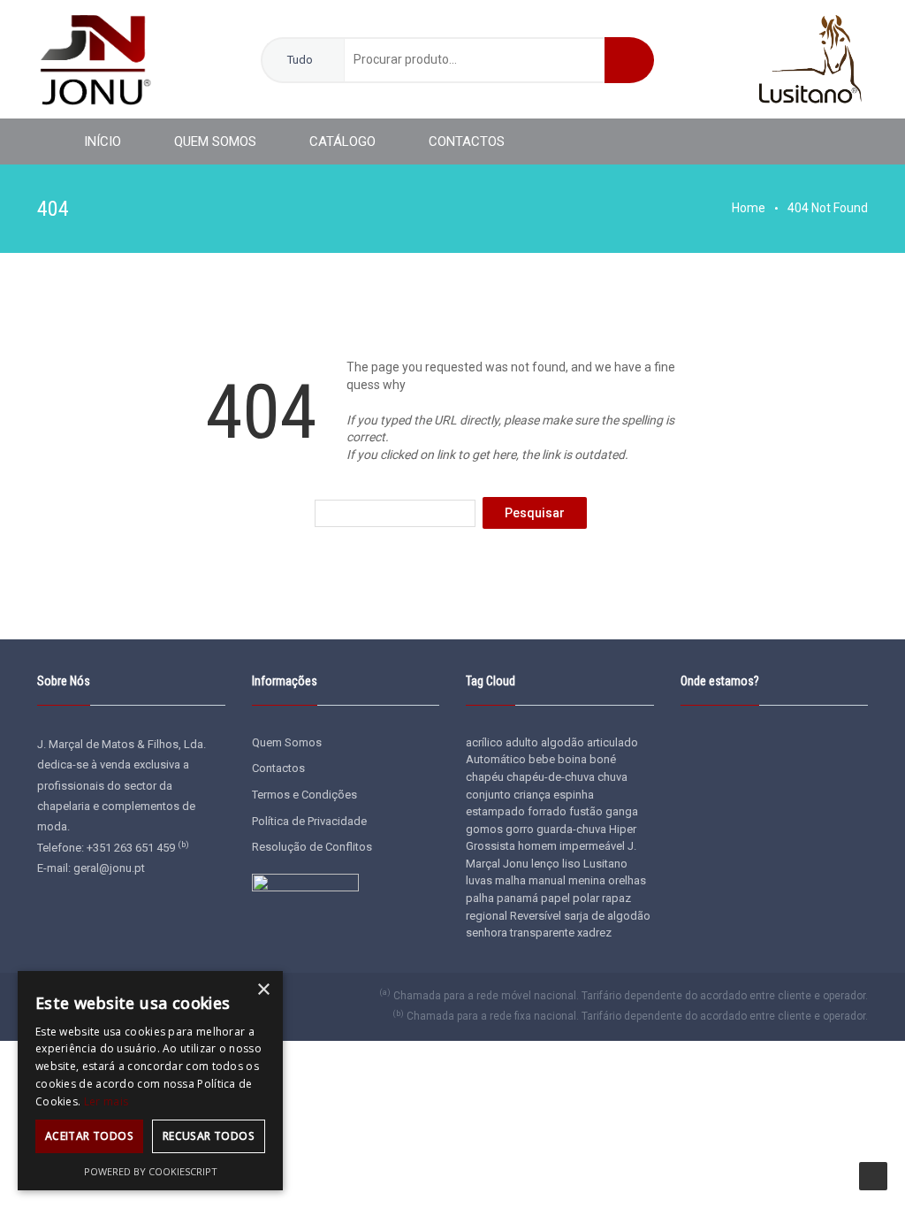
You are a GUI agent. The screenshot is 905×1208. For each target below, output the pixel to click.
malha (510, 880)
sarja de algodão (607, 915)
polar (586, 898)
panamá (517, 898)
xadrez (594, 932)
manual (547, 880)
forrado (547, 811)
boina (572, 759)
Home (748, 208)
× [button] (263, 990)
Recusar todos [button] (209, 1135)
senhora (486, 932)
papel (555, 898)
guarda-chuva (571, 829)
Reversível (535, 915)
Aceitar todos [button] (89, 1135)
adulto (522, 742)
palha (480, 898)
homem (537, 845)
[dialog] (150, 1080)
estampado (495, 811)
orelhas (627, 880)
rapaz (616, 898)
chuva (612, 777)
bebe (542, 759)
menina (586, 880)
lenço (545, 863)
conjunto (488, 794)
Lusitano (605, 863)
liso (571, 863)
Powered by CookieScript (150, 1171)
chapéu (485, 777)
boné (602, 759)
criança (532, 794)
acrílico (484, 742)
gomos (484, 829)
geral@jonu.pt (109, 868)
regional (486, 915)
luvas (479, 880)
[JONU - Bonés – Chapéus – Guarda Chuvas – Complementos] (94, 58)
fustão (586, 811)
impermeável (592, 845)
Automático (496, 759)
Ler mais (106, 1101)
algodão (562, 742)
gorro (520, 829)
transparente (542, 932)
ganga (621, 811)
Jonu (516, 863)
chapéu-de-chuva (550, 777)
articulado (612, 742)
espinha (573, 794)
